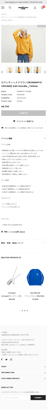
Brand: (3, 91)
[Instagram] (11, 359)
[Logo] (23, 7)
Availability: (5, 98)
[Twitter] (6, 359)
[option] (23, 44)
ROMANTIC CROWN (24, 91)
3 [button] (24, 310)
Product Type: (6, 101)
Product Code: (6, 95)
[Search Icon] (10, 7)
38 (6, 128)
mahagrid (12, 293)
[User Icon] (35, 7)
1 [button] (19, 310)
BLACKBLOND (35, 293)
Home (3, 14)
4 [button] (27, 310)
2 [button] (22, 310)
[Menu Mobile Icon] (2, 7)
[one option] (11, 303)
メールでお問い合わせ (17, 232)
